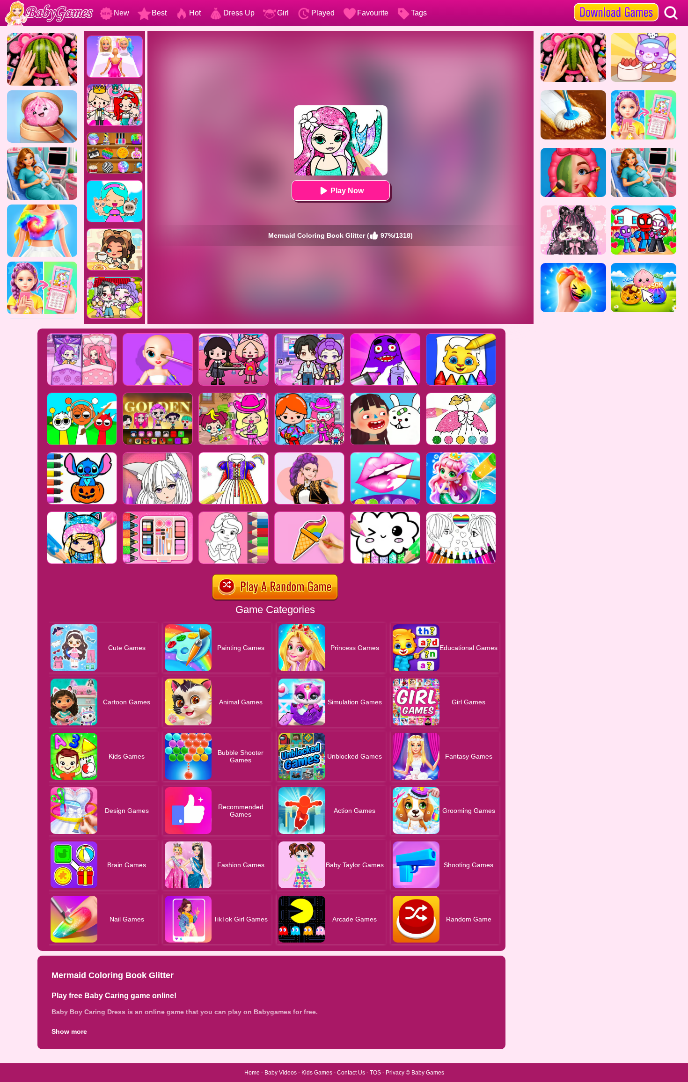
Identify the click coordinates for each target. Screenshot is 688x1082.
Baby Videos (280, 1072)
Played (323, 13)
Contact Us (351, 1072)
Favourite (372, 13)
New (121, 13)
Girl (283, 13)
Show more (69, 1031)
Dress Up (239, 13)
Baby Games (427, 1072)
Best (159, 13)
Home (252, 1072)
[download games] (616, 3)
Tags (419, 13)
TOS (375, 1072)
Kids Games (316, 1072)
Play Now (347, 191)
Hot (195, 13)
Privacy (395, 1072)
